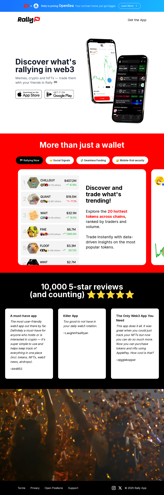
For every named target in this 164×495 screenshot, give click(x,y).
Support (73, 488)
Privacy (35, 488)
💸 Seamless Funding (93, 160)
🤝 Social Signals (59, 160)
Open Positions (54, 488)
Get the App (137, 20)
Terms (21, 488)
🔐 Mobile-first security (130, 160)
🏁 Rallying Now (29, 160)
